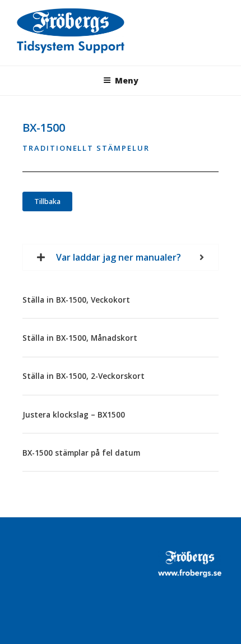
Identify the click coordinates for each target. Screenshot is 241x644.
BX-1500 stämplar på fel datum (81, 453)
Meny (126, 80)
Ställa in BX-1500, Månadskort (79, 338)
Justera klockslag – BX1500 (73, 415)
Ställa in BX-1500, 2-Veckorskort (83, 376)
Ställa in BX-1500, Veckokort (76, 300)
